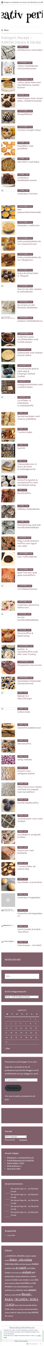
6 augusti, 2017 (24, 381)
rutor (16, 1309)
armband (7, 1260)
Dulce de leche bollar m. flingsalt (27, 274)
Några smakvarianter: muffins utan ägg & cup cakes (28, 543)
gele (12, 1273)
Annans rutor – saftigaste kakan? (26, 772)
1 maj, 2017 (22, 490)
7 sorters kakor (24, 432)
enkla (28, 1268)
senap (25, 1309)
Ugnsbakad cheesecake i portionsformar (29, 682)
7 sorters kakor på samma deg (26, 867)
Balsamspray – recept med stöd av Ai (20, 1158)
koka (27, 1283)
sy (15, 1312)
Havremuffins (24, 743)
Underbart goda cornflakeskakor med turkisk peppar (27, 339)
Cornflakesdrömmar (27, 589)
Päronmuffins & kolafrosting (25, 634)
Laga (19, 1287)
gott (33, 1272)
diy (17, 1268)
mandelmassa (9, 1290)
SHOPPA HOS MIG (13, 959)
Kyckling (15, 1286)
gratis (7, 1276)
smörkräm (7, 1312)
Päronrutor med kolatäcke (25, 851)
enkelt (22, 1268)
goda (17, 1273)
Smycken (30, 1309)
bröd (20, 1264)
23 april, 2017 (23, 506)
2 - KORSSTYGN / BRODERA (15, 1256)
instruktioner (8, 1280)
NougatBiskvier (25, 114)
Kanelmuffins (24, 493)
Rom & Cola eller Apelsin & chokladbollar (29, 290)
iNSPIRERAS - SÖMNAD (29, 1276)
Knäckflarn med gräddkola (25, 147)
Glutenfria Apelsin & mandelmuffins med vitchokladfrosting (27, 482)
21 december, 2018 (25, 111)
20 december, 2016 (25, 569)
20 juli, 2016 (22, 784)
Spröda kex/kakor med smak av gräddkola (28, 417)
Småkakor (35, 1309)
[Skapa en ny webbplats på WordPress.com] (22, 2)
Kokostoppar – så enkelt (29, 945)
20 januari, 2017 (24, 538)
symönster (19, 1312)
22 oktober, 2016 (24, 586)
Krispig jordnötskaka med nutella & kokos (30, 385)
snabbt (12, 1312)
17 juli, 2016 (22, 847)
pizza (10, 1295)
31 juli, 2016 (22, 693)
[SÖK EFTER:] (22, 976)
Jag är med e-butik (13, 1169)
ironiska (15, 1280)
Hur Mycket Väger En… (19, 1200)
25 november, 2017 (25, 286)
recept (18, 1294)
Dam (13, 1268)
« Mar (7, 1048)
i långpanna (18, 1276)
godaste (26, 1272)
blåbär (16, 1264)
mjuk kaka (19, 1290)
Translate (23, 1140)
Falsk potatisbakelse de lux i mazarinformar (29, 242)
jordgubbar (26, 1280)
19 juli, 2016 (22, 831)
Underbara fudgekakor (29, 897)
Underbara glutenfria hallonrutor (28, 606)
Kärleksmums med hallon (30, 50)
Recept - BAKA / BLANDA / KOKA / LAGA (21, 1299)
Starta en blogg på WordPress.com (21, 1328)
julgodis (32, 1280)
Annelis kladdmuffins (28, 802)
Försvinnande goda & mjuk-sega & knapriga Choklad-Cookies (28, 372)
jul (29, 1280)
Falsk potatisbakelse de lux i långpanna (29, 258)
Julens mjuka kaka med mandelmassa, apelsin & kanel (29, 85)
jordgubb (20, 1280)
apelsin (33, 1256)
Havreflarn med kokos (28, 162)
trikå (26, 1312)
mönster (32, 1289)
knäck (22, 1283)
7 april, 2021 (23, 47)
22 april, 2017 (23, 522)
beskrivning (9, 1264)
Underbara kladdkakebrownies (27, 178)
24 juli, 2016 (22, 756)
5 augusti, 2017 (23, 397)
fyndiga (7, 1273)
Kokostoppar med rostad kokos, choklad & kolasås (29, 99)
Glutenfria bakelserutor (29, 727)
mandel (31, 1286)
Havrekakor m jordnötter (29, 882)
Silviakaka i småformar (28, 225)
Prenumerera (13, 1088)
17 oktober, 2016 (24, 602)
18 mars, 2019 (23, 95)
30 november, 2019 (25, 79)
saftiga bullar (20, 1309)
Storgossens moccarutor (29, 665)
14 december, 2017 (25, 270)
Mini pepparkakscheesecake (29, 210)
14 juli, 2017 (22, 413)
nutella (7, 1295)
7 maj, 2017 (22, 461)
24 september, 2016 (25, 662)
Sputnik (21, 448)
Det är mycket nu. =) (14, 1166)
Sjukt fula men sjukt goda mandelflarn (27, 573)
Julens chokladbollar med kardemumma (27, 67)
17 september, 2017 (25, 302)
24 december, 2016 (25, 553)
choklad (35, 1264)
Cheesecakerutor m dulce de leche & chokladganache (27, 466)
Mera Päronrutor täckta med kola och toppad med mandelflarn (29, 789)
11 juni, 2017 (22, 429)
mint (14, 1290)
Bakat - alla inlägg (21, 1260)
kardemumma (11, 1283)
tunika (29, 1312)
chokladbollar (8, 1268)
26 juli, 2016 (22, 709)
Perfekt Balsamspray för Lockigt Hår (20, 1160)
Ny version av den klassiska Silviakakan (27, 306)
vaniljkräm (10, 1316)
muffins (25, 1290)
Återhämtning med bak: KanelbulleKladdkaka (29, 526)
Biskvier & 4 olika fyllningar (24, 697)
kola (34, 1283)
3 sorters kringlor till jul (29, 130)
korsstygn (8, 1286)
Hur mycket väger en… (19, 1189)
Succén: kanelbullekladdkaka (27, 618)
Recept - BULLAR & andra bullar (23, 1305)
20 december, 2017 (25, 254)
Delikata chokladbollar (28, 509)
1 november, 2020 (24, 63)
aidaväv (28, 1256)
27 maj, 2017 (22, 445)
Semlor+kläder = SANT (15, 1163)
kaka (36, 1280)
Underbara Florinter (27, 193)
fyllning (32, 1268)
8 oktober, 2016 (24, 614)
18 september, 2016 (25, 678)
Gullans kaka (23, 712)
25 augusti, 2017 (24, 349)
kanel (6, 1283)
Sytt (23, 1312)
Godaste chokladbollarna (29, 321)
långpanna (25, 1287)
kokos (30, 1283)
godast (20, 1273)
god (14, 1273)
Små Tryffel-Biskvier (27, 556)
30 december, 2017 (25, 206)
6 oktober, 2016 (24, 630)
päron (13, 1295)
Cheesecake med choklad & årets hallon (29, 353)
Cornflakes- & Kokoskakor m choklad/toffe (25, 403)
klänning (18, 1283)
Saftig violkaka (24, 759)
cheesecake (28, 1264)
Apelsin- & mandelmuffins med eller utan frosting (27, 651)
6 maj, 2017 (22, 477)
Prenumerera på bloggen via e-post (21, 1062)
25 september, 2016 (25, 646)
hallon (12, 1276)
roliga (12, 1309)
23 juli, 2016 (22, 768)
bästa (23, 1264)
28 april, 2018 (23, 143)
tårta (6, 1316)
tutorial (35, 1312)
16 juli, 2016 (22, 863)
